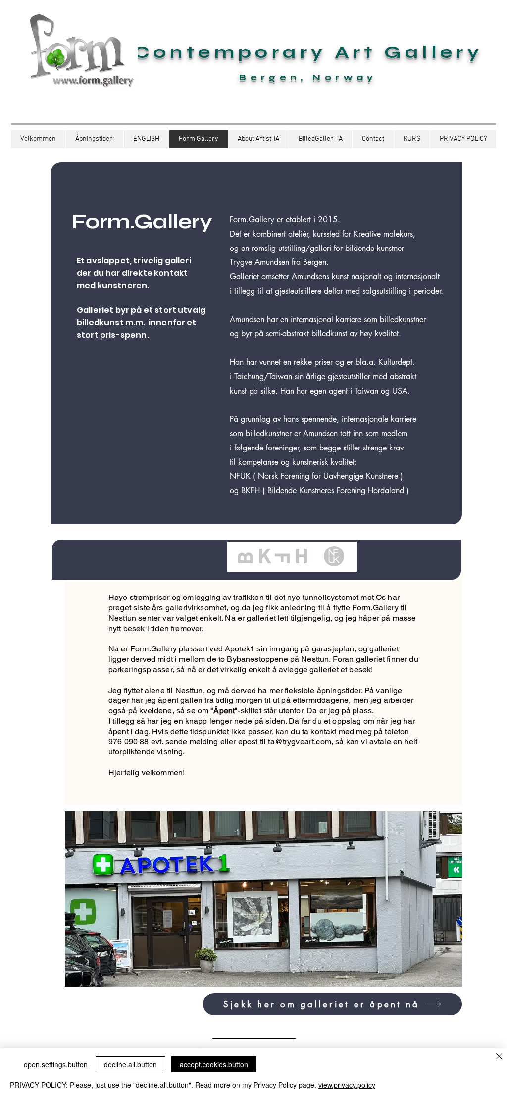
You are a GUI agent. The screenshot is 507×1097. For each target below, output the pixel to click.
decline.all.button (130, 1064)
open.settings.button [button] (56, 1064)
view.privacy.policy (346, 1085)
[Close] (499, 1057)
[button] (146, 139)
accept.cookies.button (214, 1064)
